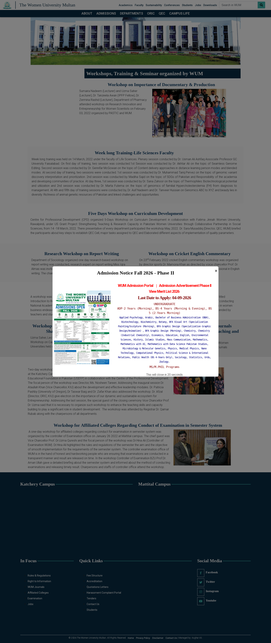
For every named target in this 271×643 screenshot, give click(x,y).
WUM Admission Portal (135, 285)
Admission (167, 285)
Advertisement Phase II (193, 285)
